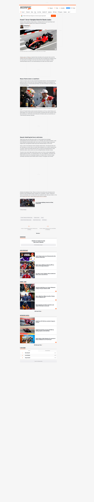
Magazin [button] (51, 8)
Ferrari (42, 217)
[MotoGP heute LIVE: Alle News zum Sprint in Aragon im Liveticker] (38, 321)
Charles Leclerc (23, 57)
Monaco (29, 57)
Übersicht (28, 12)
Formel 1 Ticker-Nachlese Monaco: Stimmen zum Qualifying (29, 229)
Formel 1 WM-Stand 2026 (38, 361)
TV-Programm (60, 12)
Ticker (57, 8)
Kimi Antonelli (27, 352)
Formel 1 (23, 12)
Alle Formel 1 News (38, 311)
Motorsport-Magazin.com (25, 8)
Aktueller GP (44, 12)
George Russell (27, 357)
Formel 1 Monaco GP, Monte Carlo (26, 217)
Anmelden (63, 8)
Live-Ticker (39, 12)
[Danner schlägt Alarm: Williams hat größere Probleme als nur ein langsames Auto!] (38, 297)
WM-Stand (55, 12)
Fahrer (29, 350)
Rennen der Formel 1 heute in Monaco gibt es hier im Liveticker (35, 196)
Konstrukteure (47, 350)
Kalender (65, 12)
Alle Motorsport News (38, 345)
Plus (68, 8)
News (35, 12)
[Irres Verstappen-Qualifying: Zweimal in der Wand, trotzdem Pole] (38, 203)
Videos (32, 12)
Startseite (38, 233)
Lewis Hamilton (27, 355)
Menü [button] (74, 8)
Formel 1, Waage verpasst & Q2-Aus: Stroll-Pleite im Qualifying (48, 229)
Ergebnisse (50, 12)
